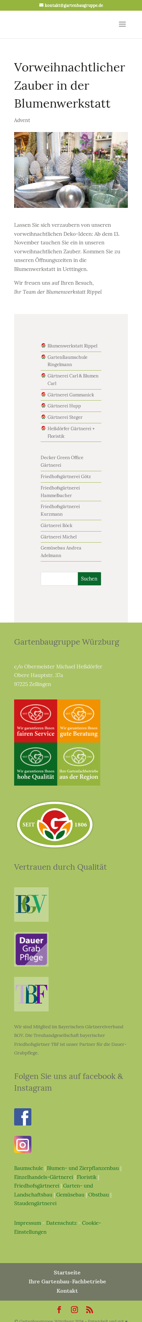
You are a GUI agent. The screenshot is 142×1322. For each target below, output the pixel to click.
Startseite (67, 1272)
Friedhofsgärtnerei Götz (66, 477)
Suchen (89, 579)
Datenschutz (61, 1223)
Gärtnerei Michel (59, 537)
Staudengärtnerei (35, 1203)
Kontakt (67, 1290)
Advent (22, 120)
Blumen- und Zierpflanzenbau (83, 1168)
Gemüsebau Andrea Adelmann (61, 551)
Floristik (87, 1177)
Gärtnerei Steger (65, 417)
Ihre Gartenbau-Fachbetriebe (67, 1281)
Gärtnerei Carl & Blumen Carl (73, 379)
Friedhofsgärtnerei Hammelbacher (60, 491)
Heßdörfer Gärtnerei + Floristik (71, 432)
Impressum (27, 1223)
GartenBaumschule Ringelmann (68, 361)
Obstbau (98, 1194)
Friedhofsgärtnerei (36, 1185)
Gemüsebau (70, 1194)
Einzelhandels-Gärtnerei (43, 1177)
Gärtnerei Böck (56, 525)
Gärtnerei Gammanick (71, 395)
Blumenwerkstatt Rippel (72, 346)
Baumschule (28, 1168)
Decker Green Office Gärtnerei (62, 461)
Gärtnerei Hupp (64, 406)
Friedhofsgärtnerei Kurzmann (60, 510)
